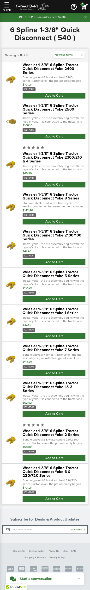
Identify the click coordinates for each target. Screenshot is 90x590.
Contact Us (19, 551)
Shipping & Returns (35, 557)
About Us (54, 551)
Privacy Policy (57, 557)
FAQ (73, 551)
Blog (65, 551)
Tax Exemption (37, 551)
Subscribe (77, 529)
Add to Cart (54, 95)
